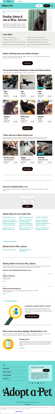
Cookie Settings (27, 404)
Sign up (47, 5)
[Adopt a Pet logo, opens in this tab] (27, 394)
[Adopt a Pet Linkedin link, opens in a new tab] (44, 383)
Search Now (27, 63)
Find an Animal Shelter (32, 316)
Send (46, 370)
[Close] (52, 407)
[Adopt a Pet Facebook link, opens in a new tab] (30, 383)
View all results (27, 128)
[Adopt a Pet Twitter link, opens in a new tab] (32, 383)
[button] (14, 96)
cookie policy (4, 408)
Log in (39, 5)
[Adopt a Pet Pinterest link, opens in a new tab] (35, 383)
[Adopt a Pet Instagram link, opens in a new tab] (41, 383)
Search (27, 206)
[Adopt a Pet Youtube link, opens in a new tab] (38, 383)
